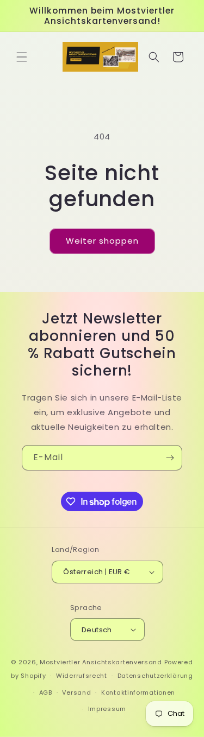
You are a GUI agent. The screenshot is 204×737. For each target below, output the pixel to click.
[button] (22, 57)
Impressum (107, 708)
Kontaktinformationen (138, 692)
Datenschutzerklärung (155, 675)
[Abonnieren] (170, 458)
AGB (45, 692)
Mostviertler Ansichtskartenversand (101, 662)
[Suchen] (154, 57)
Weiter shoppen (102, 240)
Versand (76, 692)
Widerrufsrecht (81, 675)
